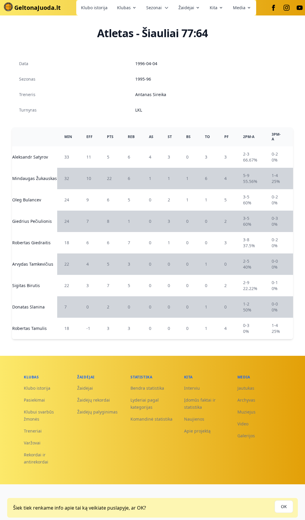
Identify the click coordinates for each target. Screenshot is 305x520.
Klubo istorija (94, 7)
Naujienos (194, 419)
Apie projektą (197, 431)
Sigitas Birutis (26, 285)
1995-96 (143, 79)
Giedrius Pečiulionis (32, 221)
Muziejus (246, 412)
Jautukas (245, 388)
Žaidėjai (186, 7)
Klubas (124, 7)
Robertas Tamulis (29, 328)
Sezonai (154, 7)
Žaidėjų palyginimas (97, 412)
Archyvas (246, 400)
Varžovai (32, 443)
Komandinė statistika (151, 419)
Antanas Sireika (150, 94)
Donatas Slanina (28, 307)
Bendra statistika (147, 388)
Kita (213, 7)
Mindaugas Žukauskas (34, 178)
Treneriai (33, 431)
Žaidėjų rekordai (93, 400)
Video (242, 424)
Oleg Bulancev (26, 200)
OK (284, 506)
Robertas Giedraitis (31, 242)
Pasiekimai (34, 400)
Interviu (192, 388)
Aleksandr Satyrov (30, 157)
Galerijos (246, 435)
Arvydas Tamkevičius (32, 264)
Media (239, 7)
